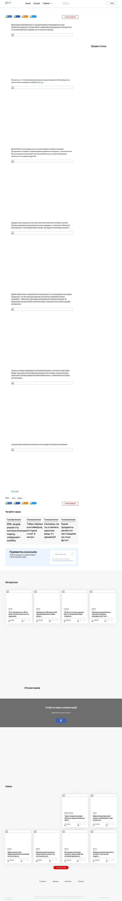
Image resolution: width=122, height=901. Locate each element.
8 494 (52, 860)
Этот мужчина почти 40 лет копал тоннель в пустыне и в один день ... (18, 614)
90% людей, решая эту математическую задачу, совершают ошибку (16, 532)
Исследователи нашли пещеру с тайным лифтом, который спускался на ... (73, 854)
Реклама (81, 881)
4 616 (109, 860)
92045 (80, 620)
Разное (10, 609)
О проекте (42, 881)
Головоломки (14, 519)
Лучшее (36, 3)
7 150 (23, 860)
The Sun (40, 82)
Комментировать (70, 17)
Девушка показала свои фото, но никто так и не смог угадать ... (103, 854)
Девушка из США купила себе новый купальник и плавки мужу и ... (46, 614)
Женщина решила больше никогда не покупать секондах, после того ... (101, 614)
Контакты (68, 881)
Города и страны (68, 813)
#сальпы (13, 498)
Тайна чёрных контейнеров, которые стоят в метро (35, 530)
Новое (28, 3)
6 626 (109, 824)
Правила (55, 881)
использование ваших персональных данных (63, 560)
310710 (108, 620)
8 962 (80, 824)
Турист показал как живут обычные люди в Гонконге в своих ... (74, 818)
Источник (15, 491)
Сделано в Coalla (104, 897)
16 (28, 860)
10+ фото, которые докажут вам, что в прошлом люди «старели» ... (74, 614)
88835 (25, 620)
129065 (52, 620)
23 (113, 824)
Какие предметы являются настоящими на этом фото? (68, 532)
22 (57, 860)
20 (85, 824)
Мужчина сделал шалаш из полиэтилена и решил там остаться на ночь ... (45, 854)
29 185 (80, 860)
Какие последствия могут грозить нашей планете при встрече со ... (103, 818)
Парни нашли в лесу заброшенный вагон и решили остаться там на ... (18, 854)
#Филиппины (19, 498)
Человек (66, 609)
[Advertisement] (106, 27)
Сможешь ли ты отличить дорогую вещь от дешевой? (51, 530)
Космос (94, 813)
